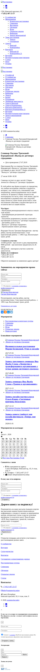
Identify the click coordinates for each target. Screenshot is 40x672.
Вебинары (14, 33)
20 (14, 450)
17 (3, 450)
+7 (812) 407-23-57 (10, 587)
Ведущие (8, 56)
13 (14, 447)
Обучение (13, 27)
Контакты (9, 49)
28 (6, 441)
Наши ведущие (11, 331)
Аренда (8, 43)
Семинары (14, 23)
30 (14, 441)
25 (6, 452)
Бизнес (8, 97)
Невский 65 (14, 51)
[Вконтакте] (6, 606)
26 (10, 452)
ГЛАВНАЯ (9, 75)
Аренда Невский (11, 103)
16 (25, 447)
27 (3, 441)
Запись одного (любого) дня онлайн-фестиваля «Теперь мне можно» (20, 416)
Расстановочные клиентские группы (19, 321)
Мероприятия (10, 19)
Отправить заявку (8, 641)
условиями (12, 635)
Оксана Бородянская (8, 294)
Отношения (14, 41)
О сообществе (10, 17)
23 (25, 450)
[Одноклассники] (5, 312)
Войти (25, 654)
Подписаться (6, 532)
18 (6, 450)
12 (10, 447)
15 (22, 447)
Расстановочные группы (10, 563)
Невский (13, 45)
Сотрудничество (7, 551)
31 (18, 441)
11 (6, 447)
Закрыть (4, 657)
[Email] (6, 604)
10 (3, 447)
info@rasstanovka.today (11, 590)
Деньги (12, 39)
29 (10, 441)
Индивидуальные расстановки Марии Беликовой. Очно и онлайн (22, 347)
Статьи (8, 60)
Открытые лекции (17, 31)
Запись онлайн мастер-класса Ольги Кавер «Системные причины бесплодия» (19, 399)
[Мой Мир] (8, 312)
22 (22, 450)
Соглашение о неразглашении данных (15, 559)
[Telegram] (11, 312)
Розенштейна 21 (16, 53)
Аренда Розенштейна (13, 105)
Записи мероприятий (18, 35)
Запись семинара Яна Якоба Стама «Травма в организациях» (21, 382)
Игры (12, 29)
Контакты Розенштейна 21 (15, 109)
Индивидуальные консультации (17, 58)
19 (10, 450)
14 (18, 447)
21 (18, 450)
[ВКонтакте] (2, 312)
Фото (7, 62)
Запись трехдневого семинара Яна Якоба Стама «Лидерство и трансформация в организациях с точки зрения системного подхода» (22, 365)
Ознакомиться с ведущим (9, 306)
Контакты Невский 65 (13, 107)
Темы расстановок (12, 37)
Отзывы (8, 64)
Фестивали (14, 25)
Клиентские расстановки (19, 21)
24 (3, 452)
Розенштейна (15, 47)
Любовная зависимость (14, 101)
